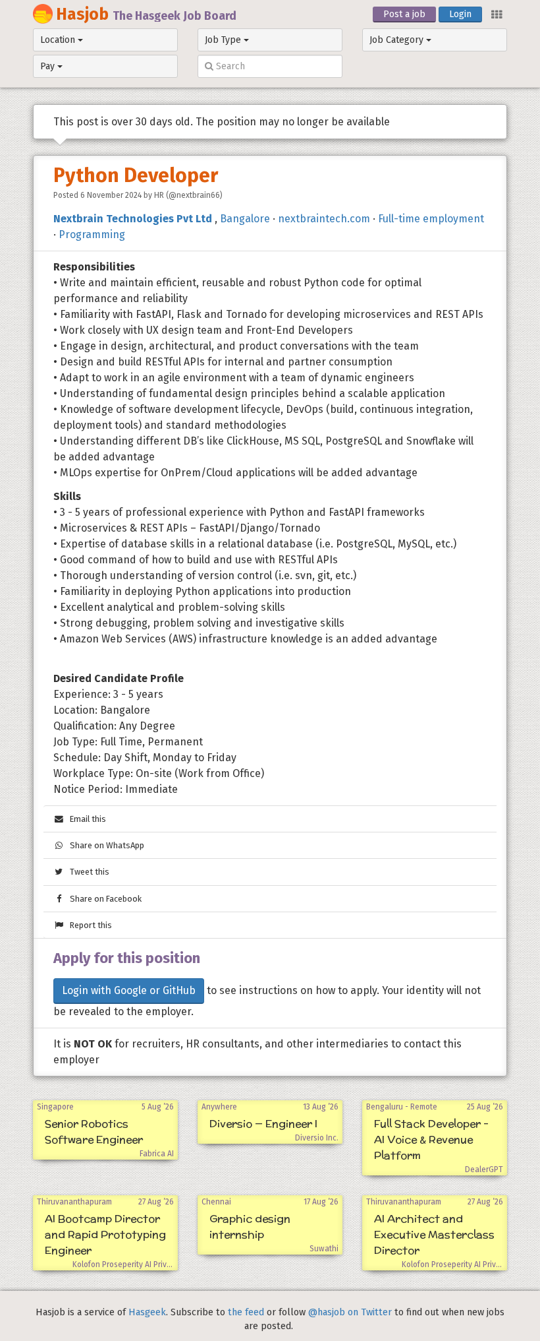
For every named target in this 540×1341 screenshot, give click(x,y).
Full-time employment (431, 218)
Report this (88, 925)
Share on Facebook (103, 899)
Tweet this (86, 872)
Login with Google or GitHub (129, 990)
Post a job (404, 14)
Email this (85, 819)
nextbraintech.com (324, 218)
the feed (246, 1312)
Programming (92, 234)
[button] (496, 13)
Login (460, 14)
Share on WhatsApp (104, 845)
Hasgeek (147, 1312)
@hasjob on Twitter (350, 1312)
